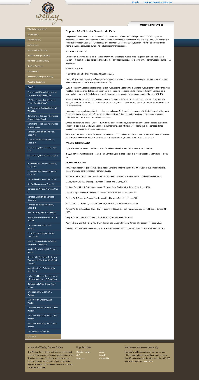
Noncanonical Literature (38, 50)
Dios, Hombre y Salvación (38, 331)
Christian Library (83, 352)
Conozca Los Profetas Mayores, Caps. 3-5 (41, 198)
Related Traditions (35, 66)
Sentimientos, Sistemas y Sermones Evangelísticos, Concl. (43, 117)
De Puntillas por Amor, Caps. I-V (41, 184)
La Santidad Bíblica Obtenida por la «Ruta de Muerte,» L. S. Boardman (43, 277)
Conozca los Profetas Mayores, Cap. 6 (43, 190)
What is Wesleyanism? (37, 29)
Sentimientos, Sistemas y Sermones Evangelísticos (43, 125)
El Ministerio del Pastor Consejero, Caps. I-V (42, 173)
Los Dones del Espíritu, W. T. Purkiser (39, 227)
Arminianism (33, 45)
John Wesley (33, 34)
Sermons (80, 358)
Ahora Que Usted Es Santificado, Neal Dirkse (41, 269)
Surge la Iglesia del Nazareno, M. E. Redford (43, 219)
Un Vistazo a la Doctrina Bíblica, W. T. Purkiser (42, 109)
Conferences (33, 71)
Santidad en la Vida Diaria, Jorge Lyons (42, 285)
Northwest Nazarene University (158, 2)
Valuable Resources (36, 82)
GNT (78, 355)
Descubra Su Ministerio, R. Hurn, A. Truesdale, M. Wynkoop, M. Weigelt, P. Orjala (43, 260)
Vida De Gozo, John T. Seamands (42, 213)
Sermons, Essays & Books (39, 56)
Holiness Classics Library (38, 61)
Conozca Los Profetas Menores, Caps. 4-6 (41, 133)
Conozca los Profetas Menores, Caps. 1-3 (41, 141)
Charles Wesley (34, 40)
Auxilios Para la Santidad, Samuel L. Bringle (43, 250)
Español (135, 2)
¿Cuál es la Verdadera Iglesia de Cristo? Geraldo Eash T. (41, 101)
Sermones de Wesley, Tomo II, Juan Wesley (43, 317)
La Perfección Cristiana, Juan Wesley (40, 301)
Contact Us (32, 337)
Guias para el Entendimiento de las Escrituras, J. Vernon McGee (42, 93)
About (101, 352)
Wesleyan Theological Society (40, 77)
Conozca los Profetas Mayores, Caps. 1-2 (41, 206)
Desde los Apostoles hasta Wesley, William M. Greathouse (42, 243)
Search (102, 355)
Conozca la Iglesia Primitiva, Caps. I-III (43, 157)
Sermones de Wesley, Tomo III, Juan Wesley (43, 309)
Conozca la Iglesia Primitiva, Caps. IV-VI (42, 149)
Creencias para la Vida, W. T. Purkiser (40, 293)
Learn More (148, 361)
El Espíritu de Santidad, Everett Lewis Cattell (41, 235)
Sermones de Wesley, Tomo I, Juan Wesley (42, 325)
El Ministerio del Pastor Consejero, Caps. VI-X (42, 165)
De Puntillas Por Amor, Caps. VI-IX (42, 179)
